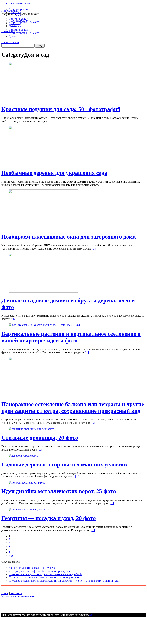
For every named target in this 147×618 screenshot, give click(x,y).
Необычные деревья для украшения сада (54, 173)
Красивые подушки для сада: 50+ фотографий (60, 109)
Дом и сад (15, 12)
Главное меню (10, 42)
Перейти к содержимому (16, 2)
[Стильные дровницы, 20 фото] (31, 428)
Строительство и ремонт (24, 21)
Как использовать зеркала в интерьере (32, 567)
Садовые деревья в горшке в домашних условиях (64, 464)
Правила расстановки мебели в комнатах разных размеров (44, 577)
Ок (91, 614)
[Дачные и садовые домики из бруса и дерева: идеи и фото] (43, 291)
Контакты (16, 593)
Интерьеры (15, 15)
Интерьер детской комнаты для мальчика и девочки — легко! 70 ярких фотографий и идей (64, 580)
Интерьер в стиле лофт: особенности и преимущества (41, 571)
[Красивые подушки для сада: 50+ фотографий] (43, 100)
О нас (4, 593)
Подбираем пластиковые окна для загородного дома (68, 236)
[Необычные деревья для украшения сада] (43, 164)
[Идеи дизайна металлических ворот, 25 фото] (27, 482)
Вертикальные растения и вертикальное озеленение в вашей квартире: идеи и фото (71, 337)
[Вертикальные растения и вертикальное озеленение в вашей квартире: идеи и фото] (46, 324)
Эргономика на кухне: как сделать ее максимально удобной (45, 574)
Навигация (8, 31)
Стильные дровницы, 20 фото (39, 437)
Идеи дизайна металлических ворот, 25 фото (58, 491)
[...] (49, 121)
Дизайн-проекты (19, 9)
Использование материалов (18, 596)
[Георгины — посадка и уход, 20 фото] (29, 509)
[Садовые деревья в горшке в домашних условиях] (23, 455)
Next (11, 555)
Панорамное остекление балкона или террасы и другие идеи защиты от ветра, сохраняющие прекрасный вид (72, 407)
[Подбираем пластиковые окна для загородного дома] (43, 227)
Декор (12, 25)
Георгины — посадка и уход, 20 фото (48, 518)
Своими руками (18, 18)
